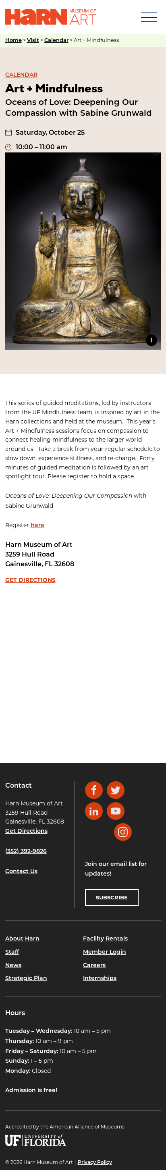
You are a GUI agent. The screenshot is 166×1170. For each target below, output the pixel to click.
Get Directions (30, 580)
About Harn (22, 939)
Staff (12, 952)
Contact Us (21, 872)
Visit (33, 40)
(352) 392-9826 (26, 852)
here (37, 526)
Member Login (104, 952)
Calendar (56, 40)
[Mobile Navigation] (148, 17)
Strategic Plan (26, 979)
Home (13, 40)
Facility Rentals (105, 939)
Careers (94, 966)
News (13, 966)
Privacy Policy (95, 1162)
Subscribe (112, 897)
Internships (99, 979)
